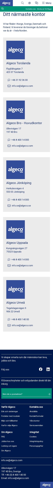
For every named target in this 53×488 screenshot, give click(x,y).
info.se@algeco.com (22, 86)
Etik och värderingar (9, 411)
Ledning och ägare (9, 446)
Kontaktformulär (36, 416)
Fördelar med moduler (10, 416)
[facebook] (40, 370)
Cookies (33, 437)
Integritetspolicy (36, 441)
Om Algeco (6, 450)
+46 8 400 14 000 (20, 139)
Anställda (33, 411)
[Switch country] (29, 3)
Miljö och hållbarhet (9, 421)
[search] (22, 3)
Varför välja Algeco (9, 425)
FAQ (3, 437)
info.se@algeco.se (21, 205)
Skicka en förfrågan (44, 9)
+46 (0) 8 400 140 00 (15, 474)
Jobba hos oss (7, 441)
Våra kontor (35, 421)
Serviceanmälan (36, 425)
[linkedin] (48, 370)
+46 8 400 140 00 (20, 319)
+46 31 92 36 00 (19, 80)
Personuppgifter (36, 446)
